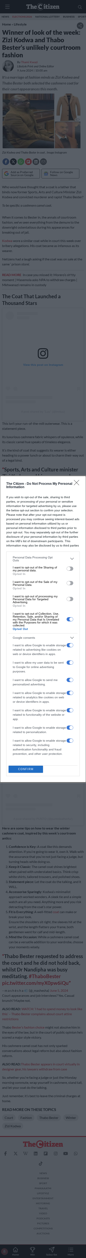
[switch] (70, 569)
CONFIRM (26, 769)
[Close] (78, 484)
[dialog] (43, 629)
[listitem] (43, 559)
